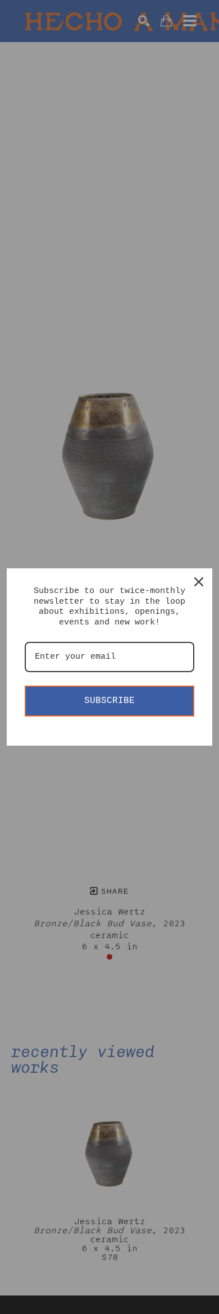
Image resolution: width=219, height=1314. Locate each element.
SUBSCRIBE (109, 701)
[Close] (198, 581)
